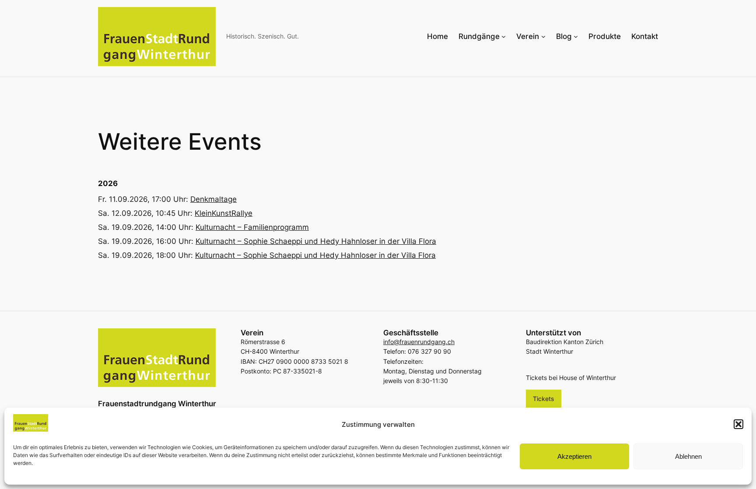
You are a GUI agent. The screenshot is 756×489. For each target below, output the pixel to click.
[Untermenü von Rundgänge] (503, 36)
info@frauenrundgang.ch (419, 341)
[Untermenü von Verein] (543, 36)
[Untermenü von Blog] (576, 36)
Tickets (543, 398)
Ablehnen (688, 456)
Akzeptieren (574, 456)
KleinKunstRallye (223, 213)
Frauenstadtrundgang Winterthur (157, 403)
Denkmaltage (213, 199)
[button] (738, 424)
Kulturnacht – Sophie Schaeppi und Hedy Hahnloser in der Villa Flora (316, 241)
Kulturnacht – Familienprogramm (252, 227)
